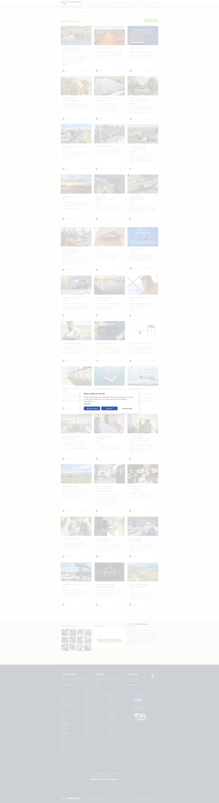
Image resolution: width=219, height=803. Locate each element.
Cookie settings (127, 408)
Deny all (109, 408)
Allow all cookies (92, 408)
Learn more (87, 403)
